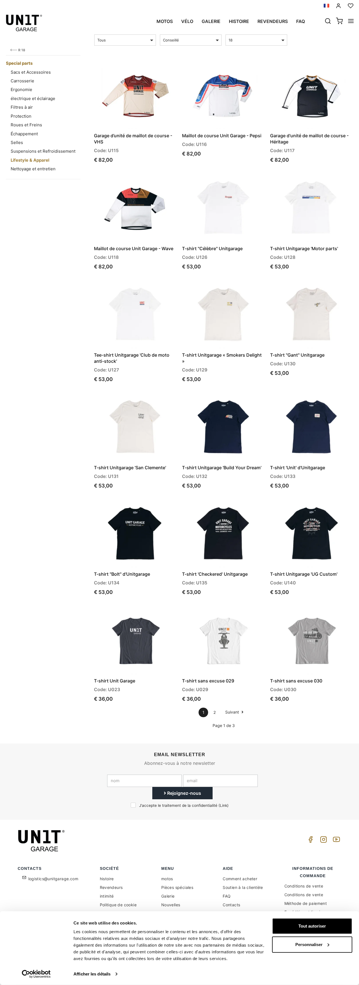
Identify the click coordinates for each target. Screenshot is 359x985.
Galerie (211, 21)
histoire (239, 21)
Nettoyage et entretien (33, 168)
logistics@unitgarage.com (53, 878)
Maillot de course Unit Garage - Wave (133, 248)
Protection (21, 116)
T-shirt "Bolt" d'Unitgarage (122, 574)
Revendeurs (272, 21)
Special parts (19, 63)
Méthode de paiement (305, 903)
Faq (300, 21)
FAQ (227, 896)
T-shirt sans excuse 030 (296, 681)
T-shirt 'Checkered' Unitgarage (215, 574)
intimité (107, 896)
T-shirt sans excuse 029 (208, 681)
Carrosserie (22, 80)
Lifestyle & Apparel (30, 160)
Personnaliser (309, 944)
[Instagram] (322, 841)
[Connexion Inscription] (338, 6)
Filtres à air (22, 107)
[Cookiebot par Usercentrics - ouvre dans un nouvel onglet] (36, 974)
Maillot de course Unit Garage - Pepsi (221, 135)
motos (165, 21)
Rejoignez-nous (183, 793)
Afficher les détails (92, 974)
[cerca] (328, 21)
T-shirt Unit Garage (114, 681)
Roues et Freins (26, 124)
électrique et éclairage (33, 98)
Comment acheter (240, 878)
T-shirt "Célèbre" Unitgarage (212, 248)
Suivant (232, 712)
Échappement (24, 133)
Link (223, 805)
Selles (17, 142)
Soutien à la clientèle (243, 887)
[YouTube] (335, 841)
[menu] (351, 21)
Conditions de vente (303, 886)
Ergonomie (21, 89)
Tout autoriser (312, 926)
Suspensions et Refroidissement (43, 151)
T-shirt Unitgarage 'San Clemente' (130, 467)
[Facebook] (309, 841)
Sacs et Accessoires (31, 72)
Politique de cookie (118, 904)
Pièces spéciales (177, 887)
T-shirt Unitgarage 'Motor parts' (304, 248)
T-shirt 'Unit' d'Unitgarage (297, 467)
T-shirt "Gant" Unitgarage (297, 355)
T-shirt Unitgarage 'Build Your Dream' (221, 467)
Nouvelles (170, 904)
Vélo (187, 21)
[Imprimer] (156, 70)
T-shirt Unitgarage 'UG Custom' (303, 574)
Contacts (231, 904)
